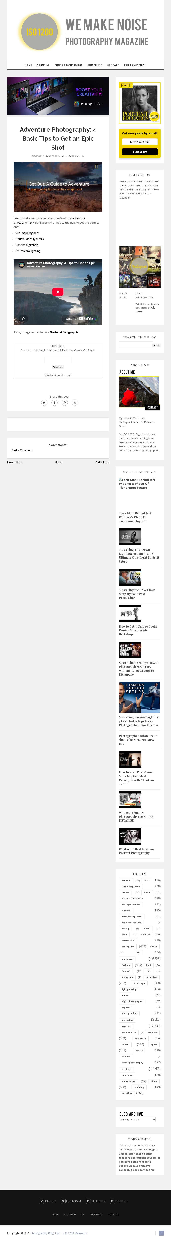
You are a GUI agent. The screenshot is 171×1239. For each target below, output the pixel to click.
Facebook (98, 1201)
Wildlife (126, 910)
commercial (128, 940)
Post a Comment (21, 450)
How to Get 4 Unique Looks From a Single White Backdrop (138, 630)
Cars (146, 880)
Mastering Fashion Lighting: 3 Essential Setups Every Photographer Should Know (139, 721)
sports (139, 1050)
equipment (127, 959)
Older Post (102, 462)
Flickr (147, 892)
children (145, 934)
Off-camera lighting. (28, 251)
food (148, 965)
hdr (148, 971)
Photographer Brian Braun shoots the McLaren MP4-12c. (138, 740)
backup (126, 928)
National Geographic (64, 332)
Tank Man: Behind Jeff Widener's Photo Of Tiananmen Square (135, 517)
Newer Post (14, 462)
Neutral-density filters (29, 239)
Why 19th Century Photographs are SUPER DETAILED (136, 816)
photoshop (127, 1020)
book (147, 928)
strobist (126, 1069)
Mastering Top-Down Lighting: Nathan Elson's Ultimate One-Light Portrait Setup (139, 555)
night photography (132, 1001)
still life (126, 1056)
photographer (129, 1013)
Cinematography (131, 886)
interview (152, 977)
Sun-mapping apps (27, 233)
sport (154, 1044)
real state (140, 1038)
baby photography (132, 922)
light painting (129, 989)
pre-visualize (129, 1032)
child (124, 934)
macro (125, 995)
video (154, 1081)
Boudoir (126, 880)
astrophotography (132, 916)
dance (153, 946)
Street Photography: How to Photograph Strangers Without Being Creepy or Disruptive (138, 668)
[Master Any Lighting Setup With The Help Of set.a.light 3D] (58, 96)
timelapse (127, 1075)
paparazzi (127, 1007)
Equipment (69, 1214)
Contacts (113, 1214)
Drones (125, 892)
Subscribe (140, 151)
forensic (126, 971)
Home (59, 462)
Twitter (50, 1201)
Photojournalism (131, 904)
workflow (127, 1093)
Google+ (121, 1201)
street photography (132, 1062)
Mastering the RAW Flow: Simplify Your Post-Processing (137, 594)
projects (152, 1032)
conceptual (128, 946)
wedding (139, 1087)
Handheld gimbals (26, 245)
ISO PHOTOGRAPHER (132, 898)
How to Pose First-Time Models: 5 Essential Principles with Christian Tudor (136, 778)
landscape (139, 983)
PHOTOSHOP (96, 1214)
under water (128, 1081)
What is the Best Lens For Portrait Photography (136, 851)
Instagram (73, 1201)
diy (138, 952)
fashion (126, 965)
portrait (126, 1026)
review (125, 1044)
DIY (82, 1214)
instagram (127, 977)
